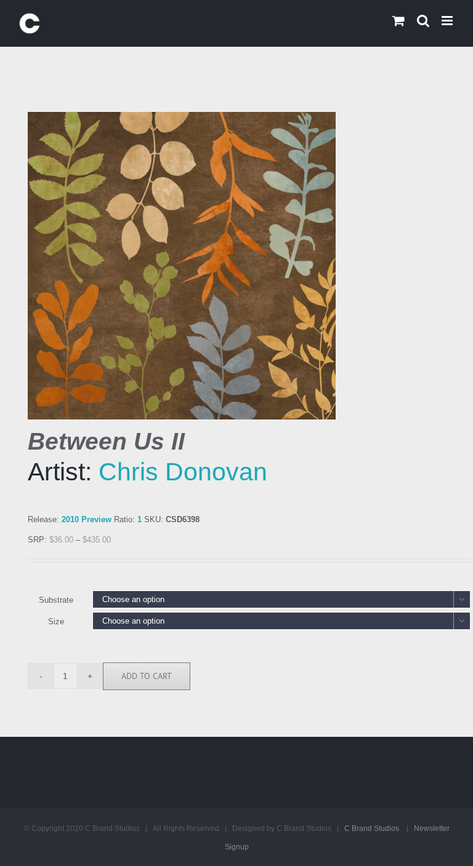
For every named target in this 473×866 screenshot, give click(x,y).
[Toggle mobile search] (423, 20)
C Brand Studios (371, 828)
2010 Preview (86, 519)
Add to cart (146, 675)
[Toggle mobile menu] (448, 20)
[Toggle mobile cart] (398, 20)
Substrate (56, 600)
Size (56, 621)
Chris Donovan (183, 472)
